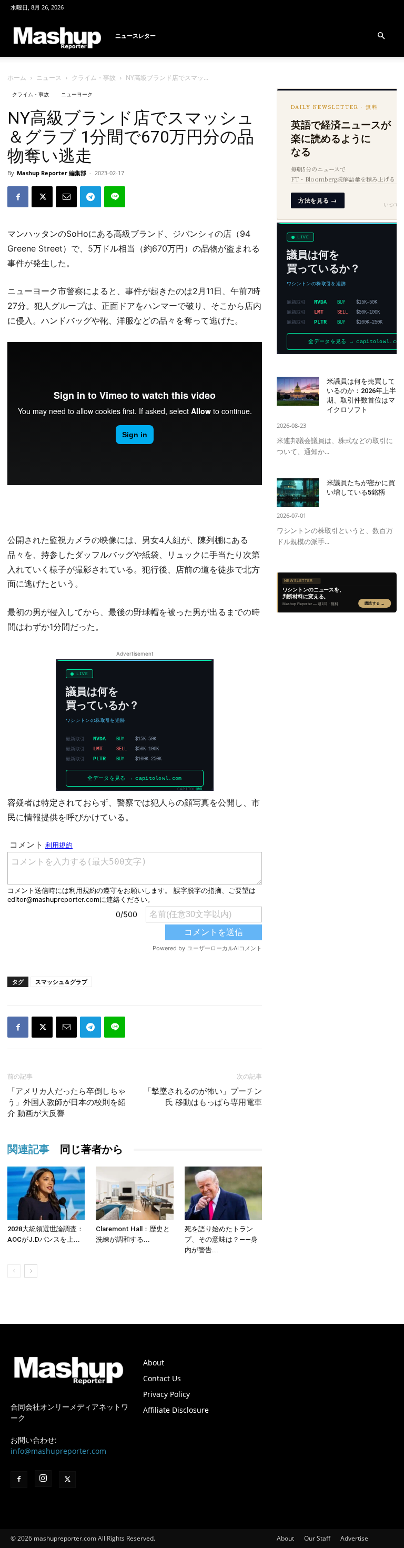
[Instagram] (43, 1478)
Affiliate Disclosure (176, 1410)
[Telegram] (90, 196)
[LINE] (114, 196)
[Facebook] (17, 196)
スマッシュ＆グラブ (61, 982)
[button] (380, 36)
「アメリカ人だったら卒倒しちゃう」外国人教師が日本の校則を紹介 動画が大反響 (66, 1102)
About (153, 1363)
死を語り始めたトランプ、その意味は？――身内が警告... (221, 1239)
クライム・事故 (94, 77)
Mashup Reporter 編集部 (51, 173)
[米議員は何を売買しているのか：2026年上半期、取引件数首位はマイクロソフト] (298, 391)
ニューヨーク (77, 94)
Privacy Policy (166, 1394)
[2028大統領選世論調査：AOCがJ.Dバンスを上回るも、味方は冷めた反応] (46, 1193)
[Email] (66, 196)
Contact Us (162, 1378)
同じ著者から (91, 1149)
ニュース (49, 77)
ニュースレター (135, 35)
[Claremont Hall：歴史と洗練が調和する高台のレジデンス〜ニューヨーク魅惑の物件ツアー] (134, 1193)
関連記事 (28, 1149)
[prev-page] (14, 1271)
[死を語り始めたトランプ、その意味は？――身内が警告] (223, 1193)
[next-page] (30, 1271)
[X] (42, 196)
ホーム (16, 77)
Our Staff (317, 1538)
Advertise (354, 1538)
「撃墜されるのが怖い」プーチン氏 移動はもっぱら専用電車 (203, 1097)
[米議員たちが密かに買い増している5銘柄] (298, 492)
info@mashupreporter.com (58, 1451)
